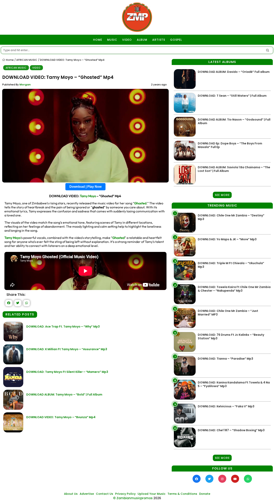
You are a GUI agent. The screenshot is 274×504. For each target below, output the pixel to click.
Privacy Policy (125, 494)
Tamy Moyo (88, 196)
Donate (204, 494)
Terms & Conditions (182, 494)
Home (9, 60)
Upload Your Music (151, 494)
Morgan (25, 84)
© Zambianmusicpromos (133, 498)
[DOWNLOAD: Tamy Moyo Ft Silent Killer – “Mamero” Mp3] (13, 386)
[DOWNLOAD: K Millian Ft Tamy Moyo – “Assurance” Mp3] (13, 363)
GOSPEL (176, 40)
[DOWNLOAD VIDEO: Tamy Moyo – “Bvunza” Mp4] (13, 431)
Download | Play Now (85, 186)
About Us (71, 494)
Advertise (87, 494)
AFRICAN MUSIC (26, 60)
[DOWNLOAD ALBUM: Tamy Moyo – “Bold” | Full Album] (13, 408)
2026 (157, 498)
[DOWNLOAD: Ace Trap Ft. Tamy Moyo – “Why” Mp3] (13, 340)
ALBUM (142, 40)
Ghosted (140, 203)
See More (222, 195)
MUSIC (112, 40)
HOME (97, 40)
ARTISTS (158, 40)
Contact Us (104, 494)
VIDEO (127, 40)
